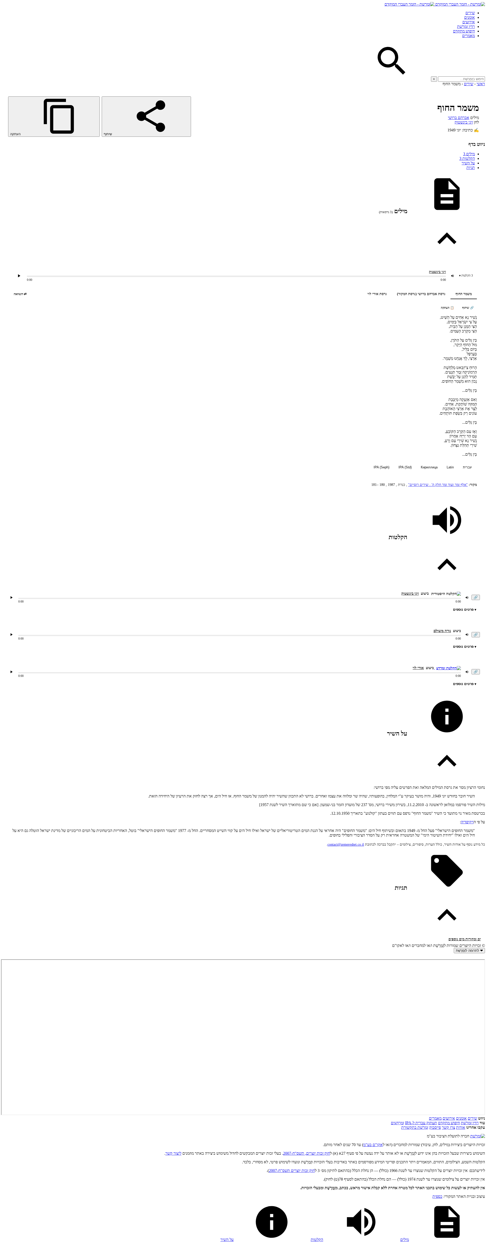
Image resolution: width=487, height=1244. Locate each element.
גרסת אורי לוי (377, 294)
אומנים (469, 17)
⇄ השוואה (20, 294)
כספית (437, 1196)
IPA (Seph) (381, 467)
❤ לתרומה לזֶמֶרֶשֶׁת (469, 950)
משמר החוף (464, 294)
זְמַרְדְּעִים (397, 1123)
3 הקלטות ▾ (466, 275)
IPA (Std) (405, 467)
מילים (469, 154)
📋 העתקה (447, 308)
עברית (467, 467)
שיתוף (108, 134)
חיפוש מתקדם (464, 31)
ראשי (481, 84)
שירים (470, 13)
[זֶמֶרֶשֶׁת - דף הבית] (477, 1136)
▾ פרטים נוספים (464, 609)
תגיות (470, 167)
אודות (460, 1127)
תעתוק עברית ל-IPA (421, 1123)
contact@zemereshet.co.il (345, 844)
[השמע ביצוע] (19, 276)
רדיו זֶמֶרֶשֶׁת (470, 1123)
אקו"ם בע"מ (373, 1145)
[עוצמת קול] (452, 275)
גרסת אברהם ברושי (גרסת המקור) (421, 294)
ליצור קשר (173, 1153)
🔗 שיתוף (468, 308)
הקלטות (467, 158)
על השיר (468, 163)
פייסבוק (435, 1127)
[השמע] (11, 597)
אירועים (468, 22)
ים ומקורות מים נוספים (464, 939)
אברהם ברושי (458, 117)
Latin (450, 467)
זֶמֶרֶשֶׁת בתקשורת (414, 1127)
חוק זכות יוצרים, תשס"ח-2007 (306, 1153)
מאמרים (468, 35)
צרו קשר (448, 1127)
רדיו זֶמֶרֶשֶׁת (466, 26)
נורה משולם (442, 631)
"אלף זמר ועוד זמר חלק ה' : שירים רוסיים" (438, 485)
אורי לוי (418, 668)
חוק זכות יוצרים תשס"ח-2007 (292, 1170)
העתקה (16, 134)
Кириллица (429, 467)
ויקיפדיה (467, 822)
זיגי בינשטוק (464, 122)
